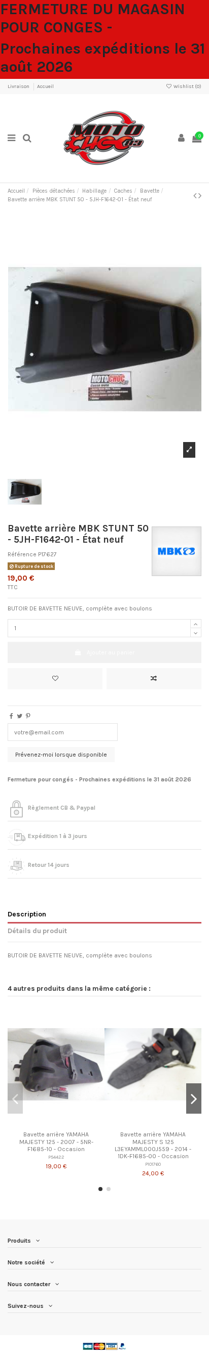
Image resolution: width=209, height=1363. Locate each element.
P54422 (56, 1157)
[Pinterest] (28, 716)
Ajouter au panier (110, 652)
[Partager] (11, 716)
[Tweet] (19, 716)
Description (27, 914)
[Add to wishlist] (55, 678)
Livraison (19, 86)
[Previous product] (195, 195)
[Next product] (199, 195)
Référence (22, 554)
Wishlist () (186, 86)
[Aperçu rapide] (68, 1124)
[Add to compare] (154, 678)
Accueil (45, 86)
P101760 (153, 1164)
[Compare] (56, 1124)
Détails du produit (37, 931)
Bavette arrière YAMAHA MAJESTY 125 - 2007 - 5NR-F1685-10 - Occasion (56, 1142)
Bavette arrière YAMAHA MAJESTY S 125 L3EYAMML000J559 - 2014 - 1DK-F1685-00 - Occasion (153, 1145)
